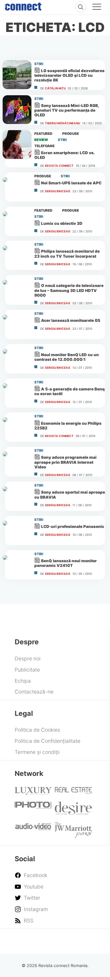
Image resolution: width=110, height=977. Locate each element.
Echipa (23, 681)
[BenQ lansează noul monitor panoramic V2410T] (17, 565)
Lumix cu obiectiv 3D (61, 223)
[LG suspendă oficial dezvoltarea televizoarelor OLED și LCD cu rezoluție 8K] (17, 74)
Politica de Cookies (37, 730)
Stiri (38, 64)
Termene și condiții (37, 752)
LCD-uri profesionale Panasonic (72, 526)
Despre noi (27, 658)
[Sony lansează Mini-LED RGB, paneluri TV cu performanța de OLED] (17, 109)
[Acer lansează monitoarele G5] (17, 324)
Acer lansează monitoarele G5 (70, 320)
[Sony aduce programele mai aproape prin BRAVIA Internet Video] (17, 461)
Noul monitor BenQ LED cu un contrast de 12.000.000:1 (66, 357)
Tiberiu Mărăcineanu (62, 123)
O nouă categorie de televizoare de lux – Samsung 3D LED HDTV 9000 (69, 290)
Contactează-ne (34, 692)
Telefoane (44, 146)
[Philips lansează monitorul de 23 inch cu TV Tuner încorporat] (17, 255)
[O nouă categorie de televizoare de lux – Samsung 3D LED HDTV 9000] (17, 289)
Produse (70, 134)
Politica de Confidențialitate (47, 741)
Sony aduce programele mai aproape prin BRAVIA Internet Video (65, 462)
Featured (43, 134)
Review (41, 140)
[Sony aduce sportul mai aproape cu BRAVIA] (17, 496)
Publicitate (27, 670)
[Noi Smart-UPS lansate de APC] (17, 187)
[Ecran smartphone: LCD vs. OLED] (17, 144)
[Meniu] (96, 7)
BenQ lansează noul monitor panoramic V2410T (65, 563)
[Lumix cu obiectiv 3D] (17, 221)
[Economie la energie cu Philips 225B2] (17, 427)
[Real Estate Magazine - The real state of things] (73, 792)
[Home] (23, 5)
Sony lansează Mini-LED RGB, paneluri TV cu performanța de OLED (66, 110)
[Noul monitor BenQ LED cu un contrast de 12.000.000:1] (17, 358)
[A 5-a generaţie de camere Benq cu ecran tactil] (17, 393)
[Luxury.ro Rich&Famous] (33, 793)
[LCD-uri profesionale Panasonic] (17, 530)
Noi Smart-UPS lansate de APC (71, 183)
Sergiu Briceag (57, 191)
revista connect (59, 165)
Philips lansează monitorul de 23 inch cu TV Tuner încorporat (67, 254)
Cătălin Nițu (55, 88)
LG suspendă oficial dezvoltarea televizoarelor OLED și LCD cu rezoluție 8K (69, 75)
